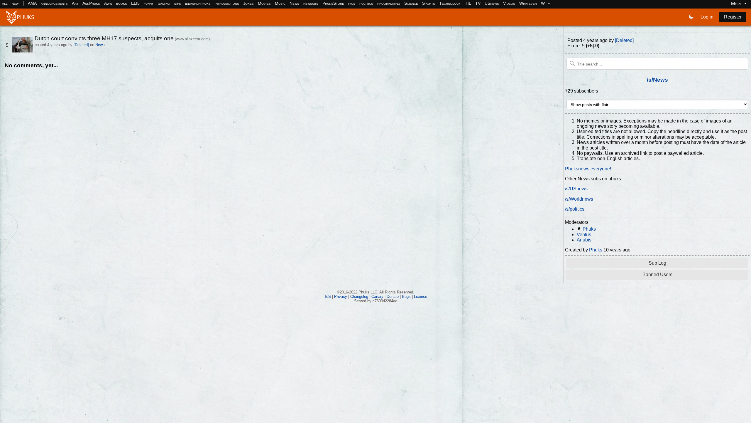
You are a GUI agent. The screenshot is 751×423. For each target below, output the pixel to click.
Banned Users (657, 274)
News (294, 3)
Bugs (406, 296)
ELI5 (135, 3)
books (121, 3)
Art (75, 3)
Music (280, 3)
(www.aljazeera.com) (192, 39)
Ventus (584, 234)
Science (411, 3)
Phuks (589, 228)
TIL (468, 3)
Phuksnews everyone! (588, 168)
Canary (377, 296)
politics (366, 3)
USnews (492, 3)
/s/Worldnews (579, 199)
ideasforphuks (198, 3)
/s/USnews (576, 188)
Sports (428, 3)
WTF (545, 3)
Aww (108, 3)
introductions (227, 3)
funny (149, 3)
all (5, 3)
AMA (32, 3)
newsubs (310, 3)
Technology (450, 3)
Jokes (248, 3)
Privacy (340, 296)
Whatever (528, 3)
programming (388, 3)
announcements (54, 3)
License (420, 296)
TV (478, 3)
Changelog (359, 296)
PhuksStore (333, 3)
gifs (177, 3)
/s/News (657, 80)
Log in (707, 16)
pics (351, 3)
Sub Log (657, 263)
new (15, 3)
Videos (509, 3)
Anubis (584, 239)
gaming (164, 3)
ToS (327, 296)
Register (733, 16)
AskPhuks (91, 3)
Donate (393, 296)
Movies (264, 3)
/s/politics (574, 209)
